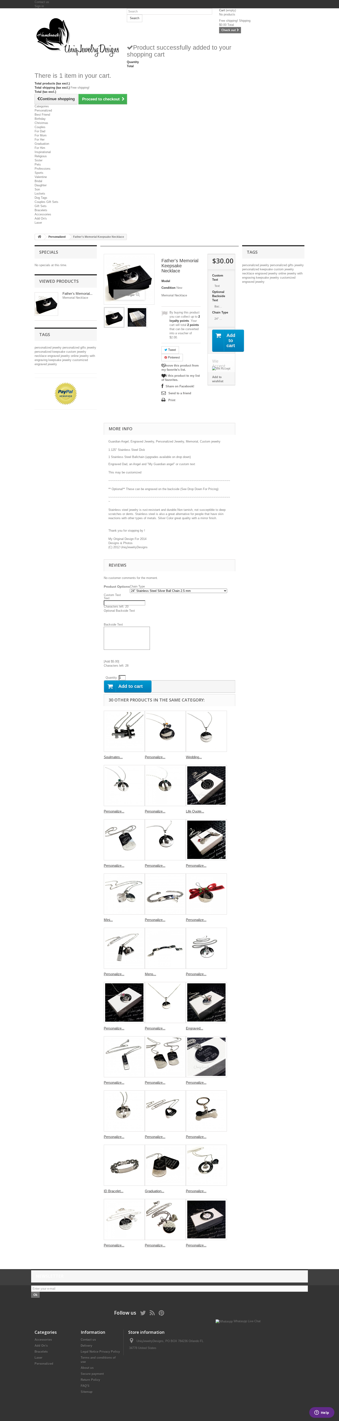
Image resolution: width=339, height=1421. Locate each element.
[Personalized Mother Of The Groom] (124, 1219)
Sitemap (86, 1392)
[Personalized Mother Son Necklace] (165, 1219)
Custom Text (217, 277)
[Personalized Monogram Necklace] (165, 1002)
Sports (39, 173)
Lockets (40, 193)
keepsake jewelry (60, 360)
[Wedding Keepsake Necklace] (206, 731)
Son (37, 189)
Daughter (41, 185)
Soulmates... (113, 757)
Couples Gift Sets (46, 202)
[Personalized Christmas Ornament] (206, 894)
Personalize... (155, 757)
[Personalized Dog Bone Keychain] (206, 1111)
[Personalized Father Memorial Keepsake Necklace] (137, 317)
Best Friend (42, 114)
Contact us (42, 2)
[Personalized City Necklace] (206, 1056)
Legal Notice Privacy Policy (100, 1351)
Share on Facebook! (180, 386)
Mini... (108, 920)
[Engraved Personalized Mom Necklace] (206, 1002)
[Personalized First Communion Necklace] (165, 839)
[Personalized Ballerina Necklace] (124, 785)
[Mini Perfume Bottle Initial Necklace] (124, 894)
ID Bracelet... (113, 1191)
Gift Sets (41, 206)
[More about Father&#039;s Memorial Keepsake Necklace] (46, 304)
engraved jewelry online (64, 356)
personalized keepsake (50, 351)
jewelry (91, 347)
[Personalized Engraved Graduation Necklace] (165, 731)
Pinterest (173, 357)
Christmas (41, 123)
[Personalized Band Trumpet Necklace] (206, 948)
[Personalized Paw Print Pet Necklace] (206, 1165)
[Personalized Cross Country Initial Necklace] (206, 839)
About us (87, 1368)
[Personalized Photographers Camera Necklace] (124, 948)
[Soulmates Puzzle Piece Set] (124, 731)
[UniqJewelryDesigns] (77, 37)
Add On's (41, 218)
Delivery (86, 1345)
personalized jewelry (48, 347)
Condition (168, 287)
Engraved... (194, 1028)
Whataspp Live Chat (247, 1321)
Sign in (39, 6)
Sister (38, 160)
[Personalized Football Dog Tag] (124, 839)
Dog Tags (41, 197)
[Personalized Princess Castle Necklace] (124, 1002)
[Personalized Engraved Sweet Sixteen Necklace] (206, 1219)
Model (165, 281)
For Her (40, 139)
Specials (48, 252)
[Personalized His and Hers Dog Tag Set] (165, 1056)
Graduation (42, 143)
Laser (38, 222)
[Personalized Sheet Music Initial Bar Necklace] (124, 1056)
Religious (41, 156)
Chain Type (220, 312)
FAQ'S (85, 1386)
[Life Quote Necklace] (206, 785)
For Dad (40, 131)
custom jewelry (76, 351)
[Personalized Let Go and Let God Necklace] (124, 1111)
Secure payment (92, 1374)
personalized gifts (74, 347)
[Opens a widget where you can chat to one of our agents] (321, 1413)
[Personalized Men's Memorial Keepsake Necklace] (114, 317)
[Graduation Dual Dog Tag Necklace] (165, 1165)
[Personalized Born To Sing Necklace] (165, 785)
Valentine (41, 177)
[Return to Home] (39, 237)
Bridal (38, 181)
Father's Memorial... (77, 293)
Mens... (150, 974)
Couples (40, 127)
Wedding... (194, 757)
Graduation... (154, 1191)
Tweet (171, 350)
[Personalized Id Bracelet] (165, 894)
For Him (40, 148)
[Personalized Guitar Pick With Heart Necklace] (165, 1111)
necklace (41, 356)
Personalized (43, 110)
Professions (43, 168)
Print (171, 400)
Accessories (43, 214)
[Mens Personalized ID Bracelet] (165, 948)
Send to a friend (179, 393)
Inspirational (43, 152)
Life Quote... (195, 811)
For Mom (41, 135)
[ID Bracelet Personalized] (124, 1165)
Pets (38, 164)
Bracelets (41, 210)
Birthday (40, 118)
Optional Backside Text (218, 296)
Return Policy (90, 1380)
